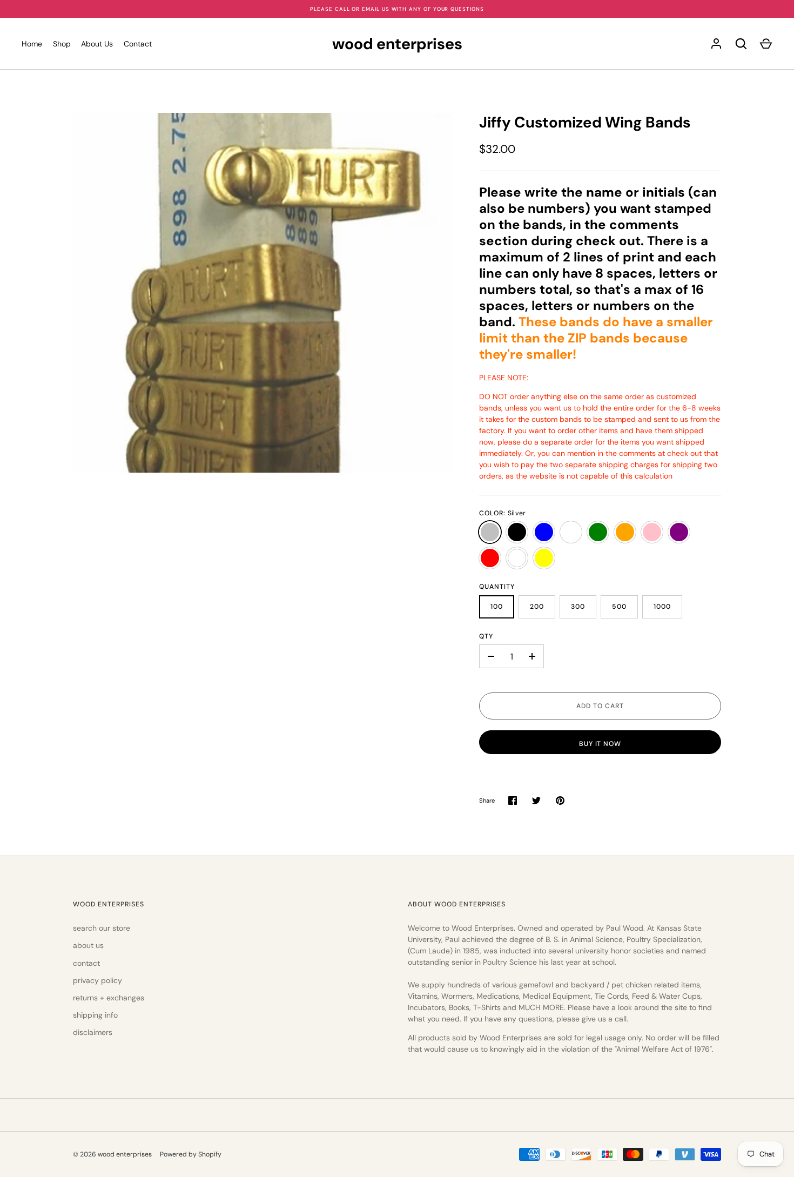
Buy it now (600, 743)
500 (619, 606)
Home (32, 44)
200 (537, 606)
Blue (544, 532)
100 (496, 606)
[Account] (716, 44)
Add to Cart (600, 706)
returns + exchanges (108, 998)
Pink (652, 532)
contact (86, 963)
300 (578, 606)
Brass (571, 532)
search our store (101, 928)
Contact (138, 44)
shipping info (95, 1015)
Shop (62, 44)
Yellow (544, 558)
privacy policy (97, 980)
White (517, 558)
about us (88, 945)
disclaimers (92, 1032)
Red (490, 558)
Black (517, 532)
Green (598, 532)
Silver (490, 532)
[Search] (741, 44)
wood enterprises (397, 43)
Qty (486, 636)
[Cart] (766, 44)
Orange (625, 532)
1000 (662, 606)
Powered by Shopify (190, 1154)
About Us (97, 44)
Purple (679, 532)
